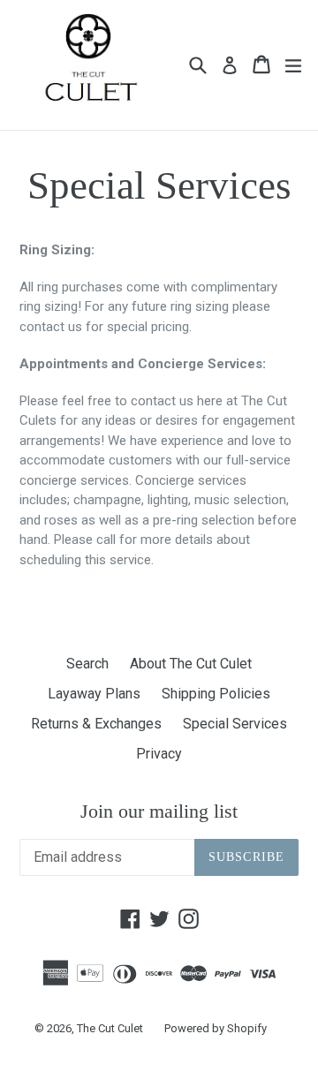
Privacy (159, 753)
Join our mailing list (159, 811)
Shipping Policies (216, 693)
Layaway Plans (94, 693)
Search (87, 663)
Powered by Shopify (215, 1028)
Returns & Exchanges (96, 723)
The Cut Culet (110, 1028)
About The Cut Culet (191, 663)
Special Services (235, 723)
